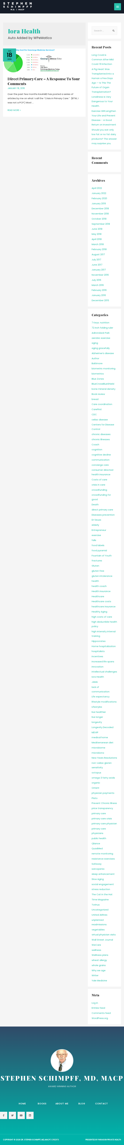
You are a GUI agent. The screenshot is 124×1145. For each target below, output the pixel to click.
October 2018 (99, 218)
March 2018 (98, 244)
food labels (98, 545)
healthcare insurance (104, 606)
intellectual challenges (104, 671)
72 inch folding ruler (102, 327)
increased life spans (103, 661)
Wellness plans (100, 955)
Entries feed (98, 1007)
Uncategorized (100, 909)
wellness (96, 950)
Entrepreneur (99, 530)
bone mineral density (103, 388)
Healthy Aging (99, 611)
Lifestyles (97, 706)
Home (22, 1103)
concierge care (100, 464)
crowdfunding (99, 489)
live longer (97, 717)
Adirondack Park (100, 332)
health (95, 581)
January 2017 (99, 269)
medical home (100, 737)
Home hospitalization (104, 646)
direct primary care (102, 509)
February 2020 (99, 198)
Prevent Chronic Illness (104, 803)
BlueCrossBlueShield (103, 383)
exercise (96, 535)
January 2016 (99, 295)
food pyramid (99, 550)
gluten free (98, 570)
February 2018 (99, 249)
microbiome (98, 747)
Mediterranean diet (102, 742)
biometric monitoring (103, 368)
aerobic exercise (101, 338)
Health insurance (101, 591)
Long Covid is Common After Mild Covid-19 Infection (103, 59)
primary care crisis (102, 818)
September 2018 (101, 223)
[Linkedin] (30, 1115)
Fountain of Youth (102, 555)
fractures (97, 560)
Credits (55, 1139)
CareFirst (97, 409)
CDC (94, 414)
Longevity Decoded (102, 727)
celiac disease (100, 419)
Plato (95, 798)
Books (42, 1103)
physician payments (103, 793)
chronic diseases (101, 434)
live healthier (99, 712)
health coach (99, 586)
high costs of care (102, 616)
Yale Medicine (99, 980)
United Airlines (99, 914)
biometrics (98, 373)
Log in (95, 1002)
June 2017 (97, 264)
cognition (97, 449)
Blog (81, 1103)
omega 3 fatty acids (103, 777)
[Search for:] (104, 30)
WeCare (96, 944)
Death (95, 504)
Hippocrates (99, 641)
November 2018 (100, 213)
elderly (95, 524)
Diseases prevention (103, 514)
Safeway (96, 863)
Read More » (14, 110)
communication (100, 459)
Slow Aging (98, 879)
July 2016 (96, 280)
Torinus (96, 904)
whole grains (99, 965)
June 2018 (97, 228)
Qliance (96, 843)
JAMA (95, 681)
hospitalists (98, 651)
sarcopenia (98, 868)
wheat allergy (99, 960)
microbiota (98, 752)
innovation (97, 666)
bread (95, 399)
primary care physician (104, 823)
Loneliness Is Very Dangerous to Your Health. (102, 101)
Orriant (95, 787)
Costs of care (99, 479)
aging (95, 343)
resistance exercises (103, 858)
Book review (98, 394)
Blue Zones (98, 378)
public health (99, 838)
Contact (101, 1103)
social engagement (103, 884)
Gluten (95, 565)
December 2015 (100, 300)
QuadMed (97, 848)
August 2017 (98, 254)
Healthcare (98, 596)
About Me (62, 1103)
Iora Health (98, 676)
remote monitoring (102, 853)
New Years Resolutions (104, 757)
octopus (96, 772)
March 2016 (98, 285)
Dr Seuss (96, 519)
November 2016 (100, 274)
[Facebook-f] (3, 1115)
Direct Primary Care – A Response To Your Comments (44, 81)
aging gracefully (101, 348)
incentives (97, 656)
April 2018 (97, 239)
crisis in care (98, 484)
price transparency (102, 808)
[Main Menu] (117, 6)
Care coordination (102, 404)
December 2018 (100, 208)
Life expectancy (100, 696)
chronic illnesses (101, 439)
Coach (95, 444)
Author (95, 358)
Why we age (99, 970)
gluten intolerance (102, 576)
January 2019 (99, 203)
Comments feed (101, 1013)
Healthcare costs (101, 601)
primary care (99, 813)
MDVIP (95, 732)
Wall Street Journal (102, 939)
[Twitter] (12, 1115)
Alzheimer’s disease (103, 353)
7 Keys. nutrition (100, 322)
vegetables (98, 929)
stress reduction (101, 889)
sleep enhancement (103, 874)
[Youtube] (21, 1115)
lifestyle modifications (104, 701)
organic (96, 782)
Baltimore (97, 363)
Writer (95, 975)
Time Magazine (100, 899)
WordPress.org (100, 1018)
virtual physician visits (104, 934)
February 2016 (99, 290)
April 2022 (97, 188)
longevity (97, 722)
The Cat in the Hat (102, 894)
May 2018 (96, 234)
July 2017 (96, 259)
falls (94, 540)
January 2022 (99, 193)
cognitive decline (101, 454)
